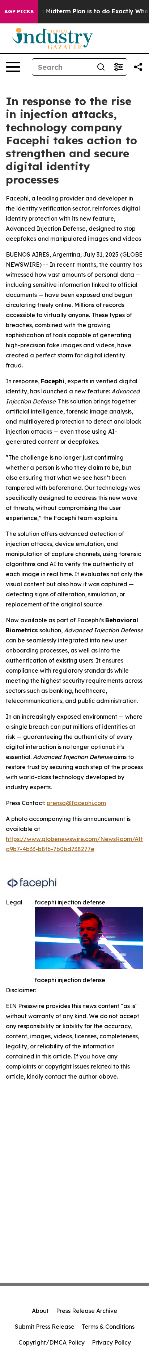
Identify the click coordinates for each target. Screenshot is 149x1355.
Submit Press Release (44, 1326)
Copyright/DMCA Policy (51, 1342)
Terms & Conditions (108, 1326)
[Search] (101, 67)
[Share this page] (138, 67)
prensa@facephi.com (76, 803)
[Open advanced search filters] (118, 67)
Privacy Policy (111, 1342)
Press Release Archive (86, 1310)
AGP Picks (19, 11)
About (40, 1310)
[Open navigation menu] (13, 67)
